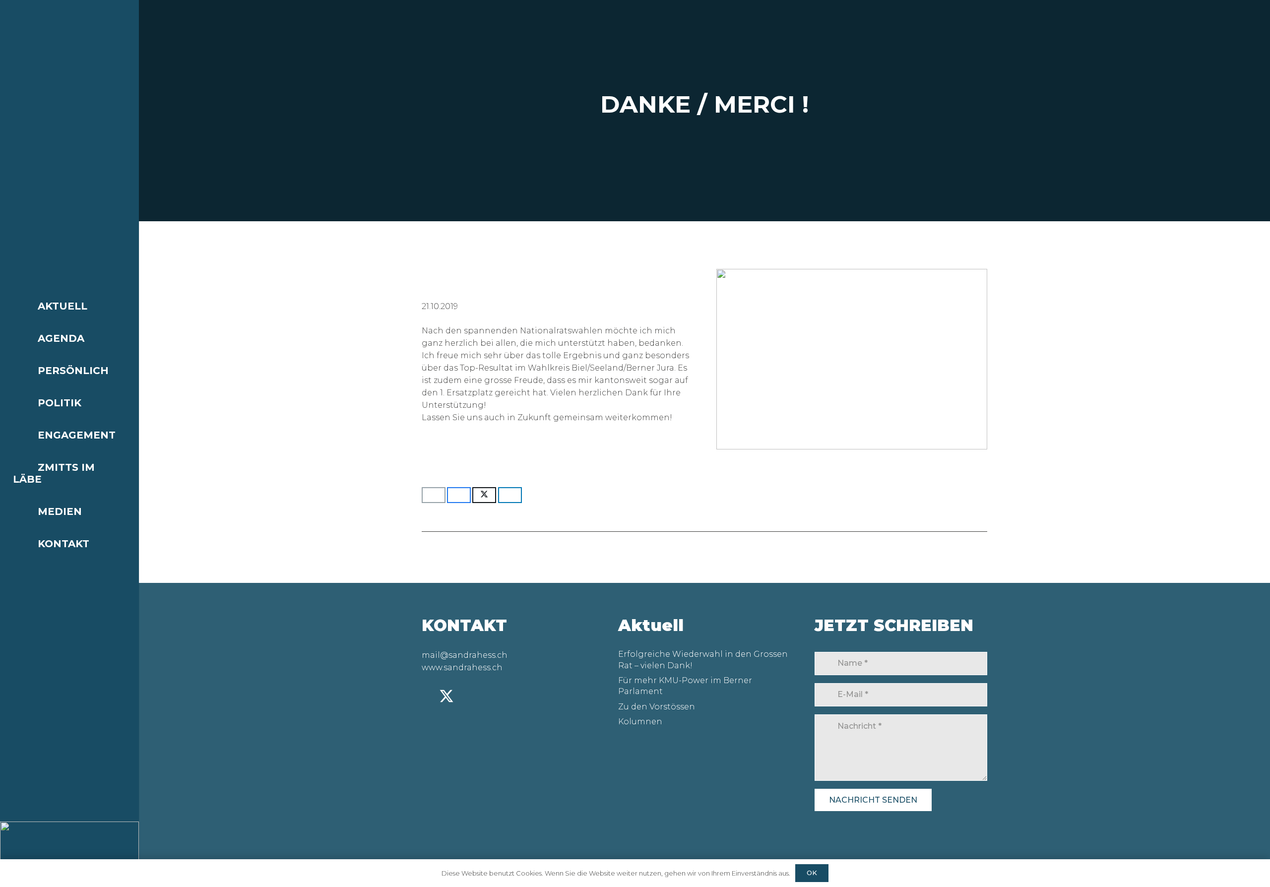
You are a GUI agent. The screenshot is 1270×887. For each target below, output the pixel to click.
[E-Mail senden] (433, 495)
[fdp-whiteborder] (69, 854)
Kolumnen (640, 721)
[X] (446, 696)
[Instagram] (466, 697)
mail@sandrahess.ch (465, 655)
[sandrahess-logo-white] (69, 16)
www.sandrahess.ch (462, 667)
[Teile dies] (459, 495)
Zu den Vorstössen (656, 706)
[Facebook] (484, 696)
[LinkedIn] (427, 696)
